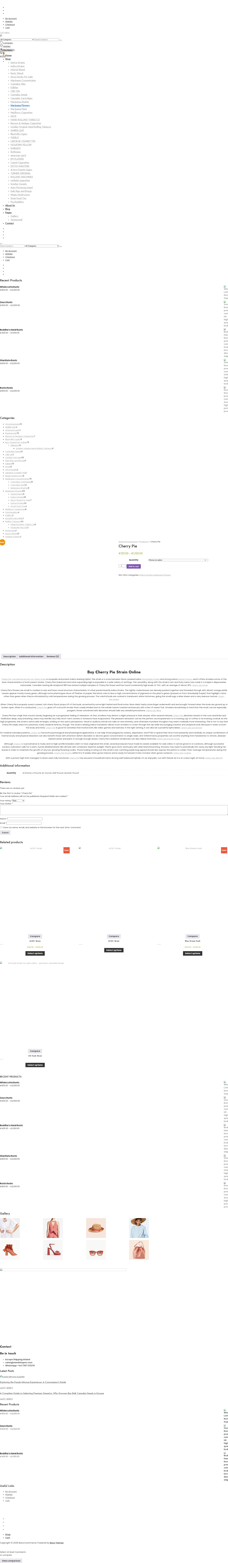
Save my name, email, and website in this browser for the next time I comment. (42, 827)
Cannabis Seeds (19, 94)
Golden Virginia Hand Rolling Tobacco (31, 127)
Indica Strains (18, 66)
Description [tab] (9, 656)
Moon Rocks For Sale (22, 77)
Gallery (14, 216)
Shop (7, 1534)
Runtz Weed (17, 73)
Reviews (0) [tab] (53, 656)
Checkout (10, 24)
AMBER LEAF (17, 130)
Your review (6, 803)
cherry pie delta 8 (213, 758)
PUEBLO (15, 137)
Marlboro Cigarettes (21, 112)
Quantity (133, 560)
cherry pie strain (200, 685)
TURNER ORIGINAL (21, 173)
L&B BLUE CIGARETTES (23, 141)
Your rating (6, 800)
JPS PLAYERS (17, 159)
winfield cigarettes (20, 180)
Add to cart (134, 566)
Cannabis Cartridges (21, 98)
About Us (10, 205)
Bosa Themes (57, 1542)
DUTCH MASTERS (20, 166)
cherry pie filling (153, 710)
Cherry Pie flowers (63, 753)
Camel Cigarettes (20, 162)
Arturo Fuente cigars (21, 169)
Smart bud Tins (18, 198)
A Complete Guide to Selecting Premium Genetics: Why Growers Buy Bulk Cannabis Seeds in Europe (52, 1393)
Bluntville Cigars (19, 134)
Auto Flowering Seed (22, 187)
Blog (7, 209)
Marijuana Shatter (20, 102)
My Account (11, 18)
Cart (7, 27)
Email (3, 823)
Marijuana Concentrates (23, 80)
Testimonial (16, 219)
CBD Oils (15, 91)
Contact (9, 223)
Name (3, 818)
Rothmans (16, 152)
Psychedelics (17, 202)
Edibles (14, 87)
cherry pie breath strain (168, 738)
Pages (8, 212)
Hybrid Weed (18, 69)
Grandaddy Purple (151, 679)
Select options (35, 953)
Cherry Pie (42, 707)
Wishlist (9, 21)
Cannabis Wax (18, 84)
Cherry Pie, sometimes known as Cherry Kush (23, 679)
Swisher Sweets (19, 184)
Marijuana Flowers (20, 105)
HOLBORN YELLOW (21, 144)
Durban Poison (185, 679)
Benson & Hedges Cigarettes (26, 123)
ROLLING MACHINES (22, 177)
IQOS (13, 116)
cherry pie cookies (182, 753)
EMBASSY (16, 148)
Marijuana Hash (19, 109)
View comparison (11, 1560)
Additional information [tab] (31, 656)
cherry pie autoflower (191, 727)
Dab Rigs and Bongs (21, 191)
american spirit (18, 155)
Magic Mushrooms (20, 194)
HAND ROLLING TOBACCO (25, 119)
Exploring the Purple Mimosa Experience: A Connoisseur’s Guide (33, 1382)
